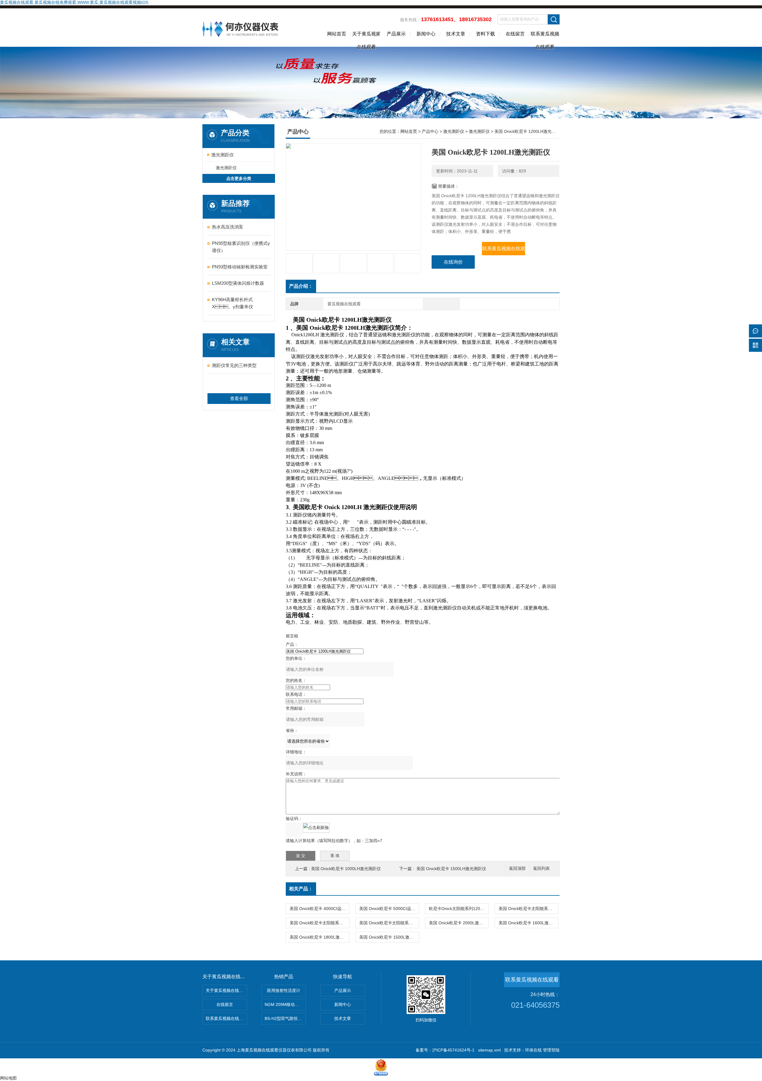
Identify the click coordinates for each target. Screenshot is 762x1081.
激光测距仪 (222, 154)
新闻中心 (425, 33)
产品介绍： (301, 286)
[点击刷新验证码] (316, 828)
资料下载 (485, 33)
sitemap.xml (489, 1050)
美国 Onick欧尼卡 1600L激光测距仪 (528, 922)
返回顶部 (517, 868)
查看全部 (239, 398)
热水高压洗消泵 (227, 226)
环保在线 (533, 1050)
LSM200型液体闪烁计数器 (238, 283)
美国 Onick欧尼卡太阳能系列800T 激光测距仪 (319, 922)
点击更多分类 (238, 178)
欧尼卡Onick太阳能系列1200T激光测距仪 (458, 908)
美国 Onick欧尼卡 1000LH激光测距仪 (346, 868)
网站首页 (336, 33)
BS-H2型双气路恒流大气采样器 (285, 1018)
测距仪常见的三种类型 (234, 365)
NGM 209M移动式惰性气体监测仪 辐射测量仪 (285, 1004)
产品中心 (430, 131)
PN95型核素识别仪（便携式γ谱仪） (241, 247)
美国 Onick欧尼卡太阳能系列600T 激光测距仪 (389, 922)
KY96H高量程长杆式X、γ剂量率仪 (232, 303)
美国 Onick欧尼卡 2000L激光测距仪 (458, 922)
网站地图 (8, 1078)
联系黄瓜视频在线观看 (545, 39)
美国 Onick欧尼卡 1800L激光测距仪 (319, 937)
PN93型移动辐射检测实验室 (240, 266)
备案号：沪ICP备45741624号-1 (445, 1050)
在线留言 (515, 33)
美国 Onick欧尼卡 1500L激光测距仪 (389, 937)
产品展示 (396, 33)
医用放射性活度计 (283, 990)
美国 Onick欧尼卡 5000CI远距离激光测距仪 (389, 908)
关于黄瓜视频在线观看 (366, 39)
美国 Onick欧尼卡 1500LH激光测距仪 (451, 868)
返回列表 (541, 868)
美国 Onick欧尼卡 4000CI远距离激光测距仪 (319, 908)
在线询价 (453, 262)
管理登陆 (551, 1050)
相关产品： (301, 888)
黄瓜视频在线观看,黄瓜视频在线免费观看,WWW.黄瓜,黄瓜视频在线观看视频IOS (74, 2)
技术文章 (455, 33)
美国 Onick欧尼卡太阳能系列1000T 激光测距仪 (528, 908)
